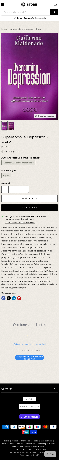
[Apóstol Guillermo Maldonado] (18, 166)
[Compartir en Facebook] (3, 298)
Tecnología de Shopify (29, 455)
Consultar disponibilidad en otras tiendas (20, 223)
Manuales (25, 441)
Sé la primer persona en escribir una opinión (29, 357)
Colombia (28, 406)
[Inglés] (6, 178)
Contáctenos (40, 449)
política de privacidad (22, 449)
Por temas (30, 444)
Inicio (4, 29)
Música (15, 441)
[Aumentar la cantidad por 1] (25, 189)
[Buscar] (54, 12)
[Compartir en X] (9, 298)
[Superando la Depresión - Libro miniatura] (4, 125)
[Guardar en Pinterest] (19, 298)
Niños (20, 444)
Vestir (35, 441)
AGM (7, 146)
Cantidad (5, 183)
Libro (6, 441)
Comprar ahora (30, 207)
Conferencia (46, 441)
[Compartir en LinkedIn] (14, 298)
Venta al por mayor (46, 444)
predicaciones (8, 444)
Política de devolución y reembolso (28, 446)
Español (28, 399)
